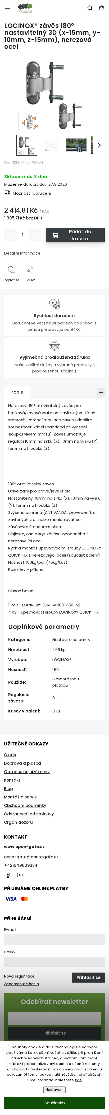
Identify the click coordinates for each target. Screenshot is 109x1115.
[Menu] (7, 8)
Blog (8, 788)
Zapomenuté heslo (21, 984)
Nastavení (54, 1089)
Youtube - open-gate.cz (20, 875)
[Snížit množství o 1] (10, 235)
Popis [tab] (17, 392)
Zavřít (95, 288)
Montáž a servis (20, 797)
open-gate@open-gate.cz (31, 857)
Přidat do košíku (80, 235)
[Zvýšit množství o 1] (35, 235)
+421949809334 (21, 865)
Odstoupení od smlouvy (29, 814)
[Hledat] (90, 8)
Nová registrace (19, 976)
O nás (10, 755)
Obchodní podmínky (25, 805)
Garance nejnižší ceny (27, 771)
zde (78, 1080)
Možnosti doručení (32, 193)
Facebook (8, 875)
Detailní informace (22, 253)
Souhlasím (54, 1103)
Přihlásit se (54, 1033)
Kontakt (12, 780)
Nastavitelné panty (71, 639)
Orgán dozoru (18, 822)
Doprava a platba (22, 763)
